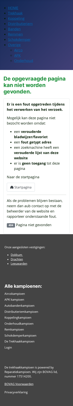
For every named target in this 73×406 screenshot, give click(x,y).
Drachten (17, 259)
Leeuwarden (19, 263)
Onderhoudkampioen (18, 323)
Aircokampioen (14, 294)
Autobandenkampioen (19, 305)
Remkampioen (14, 329)
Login (8, 347)
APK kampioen (14, 299)
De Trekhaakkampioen (19, 341)
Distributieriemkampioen (21, 312)
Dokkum (17, 255)
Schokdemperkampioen (20, 335)
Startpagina (23, 187)
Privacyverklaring (16, 392)
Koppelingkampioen (17, 317)
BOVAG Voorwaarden (18, 384)
